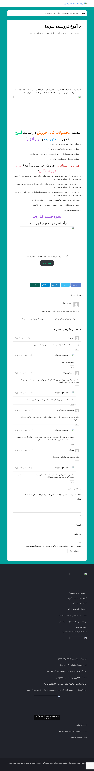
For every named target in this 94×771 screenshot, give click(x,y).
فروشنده (65, 13)
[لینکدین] (63, 306)
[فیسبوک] (68, 306)
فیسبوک (74, 285)
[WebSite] (70, 306)
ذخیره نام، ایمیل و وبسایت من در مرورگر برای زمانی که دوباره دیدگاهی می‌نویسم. (53, 546)
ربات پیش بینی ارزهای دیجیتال (65, 319)
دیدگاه (78, 499)
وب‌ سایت (77, 534)
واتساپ (34, 285)
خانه (83, 13)
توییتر (64, 285)
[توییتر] (65, 306)
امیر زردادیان (62, 33)
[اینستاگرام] (60, 306)
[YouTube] (58, 306)
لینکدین (54, 285)
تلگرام (44, 285)
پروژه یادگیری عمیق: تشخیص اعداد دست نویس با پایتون (28, 319)
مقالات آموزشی (74, 13)
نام (79, 516)
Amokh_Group (65, 659)
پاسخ (76, 349)
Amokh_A (65, 665)
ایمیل (78, 525)
